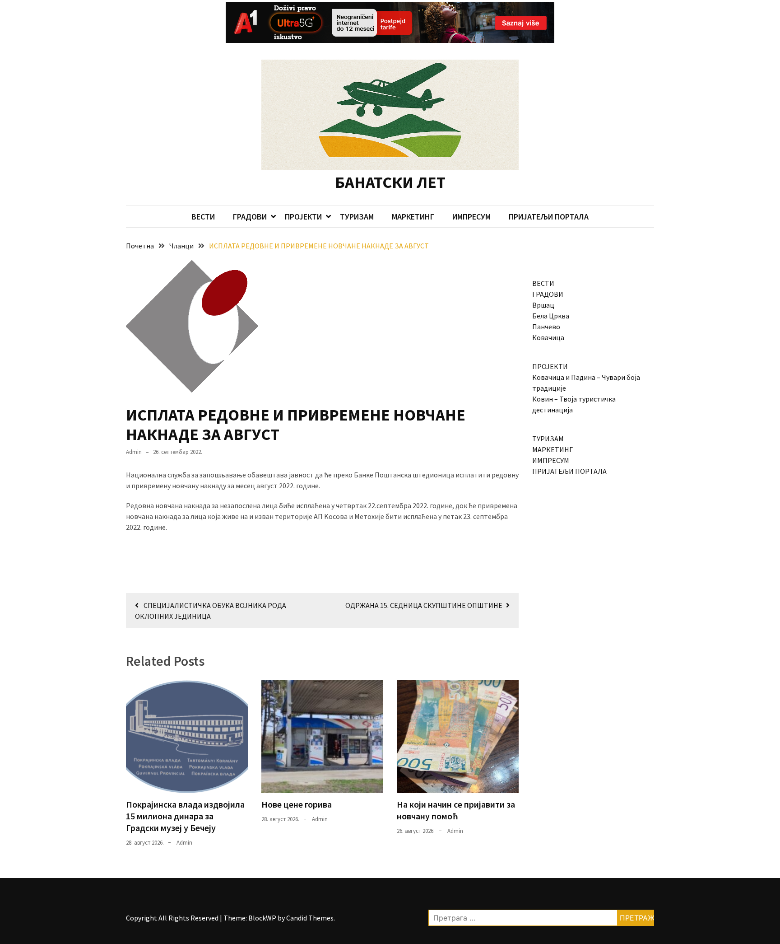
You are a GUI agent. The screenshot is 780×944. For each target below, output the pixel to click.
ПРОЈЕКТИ (303, 216)
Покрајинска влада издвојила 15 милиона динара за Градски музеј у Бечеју (185, 816)
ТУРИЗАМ (357, 216)
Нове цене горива (296, 804)
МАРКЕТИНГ (413, 216)
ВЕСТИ (203, 216)
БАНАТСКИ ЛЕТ (390, 182)
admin (134, 452)
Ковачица (548, 337)
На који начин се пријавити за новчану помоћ (456, 810)
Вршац (543, 304)
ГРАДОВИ (250, 216)
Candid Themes (310, 917)
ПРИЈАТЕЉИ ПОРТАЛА (549, 216)
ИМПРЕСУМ (471, 216)
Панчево (546, 326)
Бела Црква (550, 315)
